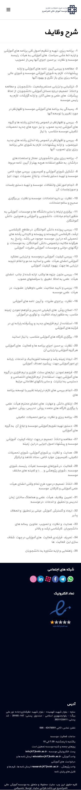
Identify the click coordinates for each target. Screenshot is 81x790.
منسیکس (19, 788)
